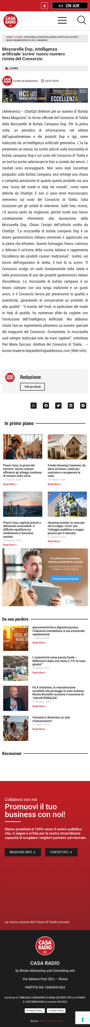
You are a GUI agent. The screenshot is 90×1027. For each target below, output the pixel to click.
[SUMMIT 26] (45, 101)
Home (9, 37)
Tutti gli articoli (32, 386)
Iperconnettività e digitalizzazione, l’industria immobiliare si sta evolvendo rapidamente (58, 631)
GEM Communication (51, 1021)
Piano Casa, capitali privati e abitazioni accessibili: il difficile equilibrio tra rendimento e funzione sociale (22, 529)
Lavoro (18, 37)
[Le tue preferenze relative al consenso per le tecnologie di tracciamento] (83, 1020)
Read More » (10, 484)
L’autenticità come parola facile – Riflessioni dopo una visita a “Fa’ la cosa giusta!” (58, 661)
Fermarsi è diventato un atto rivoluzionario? (51, 719)
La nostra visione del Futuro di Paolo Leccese (37, 922)
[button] (34, 406)
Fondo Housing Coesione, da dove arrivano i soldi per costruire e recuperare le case (67, 471)
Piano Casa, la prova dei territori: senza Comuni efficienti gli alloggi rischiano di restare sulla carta (22, 471)
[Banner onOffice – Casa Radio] (45, 605)
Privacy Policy (34, 1010)
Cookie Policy (56, 1010)
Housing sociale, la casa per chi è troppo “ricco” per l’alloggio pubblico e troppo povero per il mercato (66, 528)
